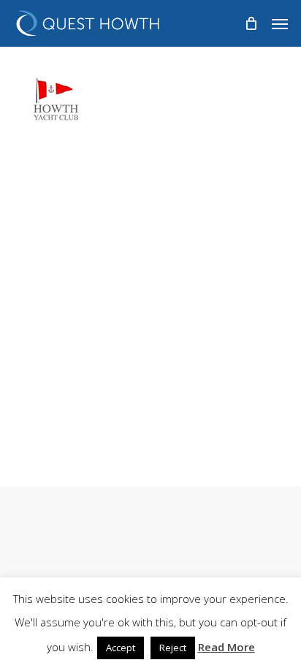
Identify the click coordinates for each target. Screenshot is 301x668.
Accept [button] (120, 647)
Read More (226, 647)
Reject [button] (172, 647)
